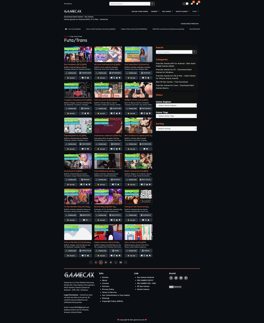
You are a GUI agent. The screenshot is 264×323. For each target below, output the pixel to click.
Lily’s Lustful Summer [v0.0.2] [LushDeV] (74, 29)
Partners (105, 286)
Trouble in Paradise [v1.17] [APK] (78, 100)
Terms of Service (109, 292)
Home (66, 36)
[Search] (152, 4)
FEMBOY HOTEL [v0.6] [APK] (136, 100)
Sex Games (166, 11)
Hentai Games (143, 289)
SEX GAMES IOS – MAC (146, 283)
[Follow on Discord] (186, 278)
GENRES (154, 11)
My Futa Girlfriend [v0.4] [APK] (107, 64)
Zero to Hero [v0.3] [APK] (135, 242)
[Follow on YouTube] (181, 278)
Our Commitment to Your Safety (116, 295)
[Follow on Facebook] (171, 278)
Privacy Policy (108, 289)
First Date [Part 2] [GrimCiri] (137, 64)
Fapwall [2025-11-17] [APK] (75, 135)
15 (121, 262)
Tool (194, 11)
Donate (69, 4)
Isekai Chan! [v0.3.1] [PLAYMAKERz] (107, 29)
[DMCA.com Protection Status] (175, 287)
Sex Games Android (145, 277)
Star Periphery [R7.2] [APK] (75, 64)
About (104, 280)
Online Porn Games (139, 11)
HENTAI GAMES (181, 11)
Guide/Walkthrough (190, 24)
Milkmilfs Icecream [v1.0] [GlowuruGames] (142, 29)
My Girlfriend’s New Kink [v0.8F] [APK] (177, 29)
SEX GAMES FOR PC (145, 280)
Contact (105, 283)
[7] (197, 3)
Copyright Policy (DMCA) (112, 301)
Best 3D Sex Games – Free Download (172, 82)
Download (72, 73)
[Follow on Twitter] (176, 278)
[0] (192, 4)
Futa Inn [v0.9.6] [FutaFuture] (107, 100)
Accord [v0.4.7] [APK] (73, 171)
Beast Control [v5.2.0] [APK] (136, 171)
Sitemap (105, 298)
